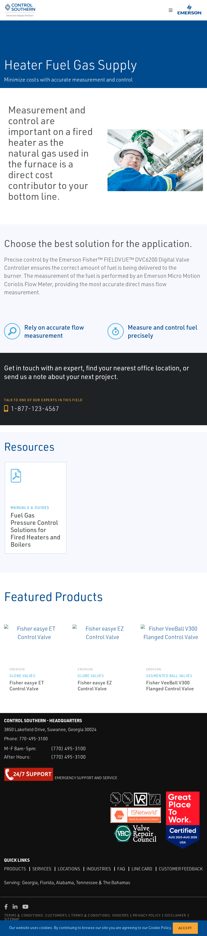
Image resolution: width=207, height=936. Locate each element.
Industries (99, 868)
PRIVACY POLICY (147, 915)
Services (41, 868)
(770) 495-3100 (68, 748)
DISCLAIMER (175, 915)
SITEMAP (11, 919)
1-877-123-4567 (34, 408)
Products (15, 868)
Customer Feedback (181, 868)
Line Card (142, 868)
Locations (69, 868)
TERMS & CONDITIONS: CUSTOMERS (35, 915)
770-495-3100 (33, 738)
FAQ (121, 868)
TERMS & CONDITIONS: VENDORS (100, 915)
